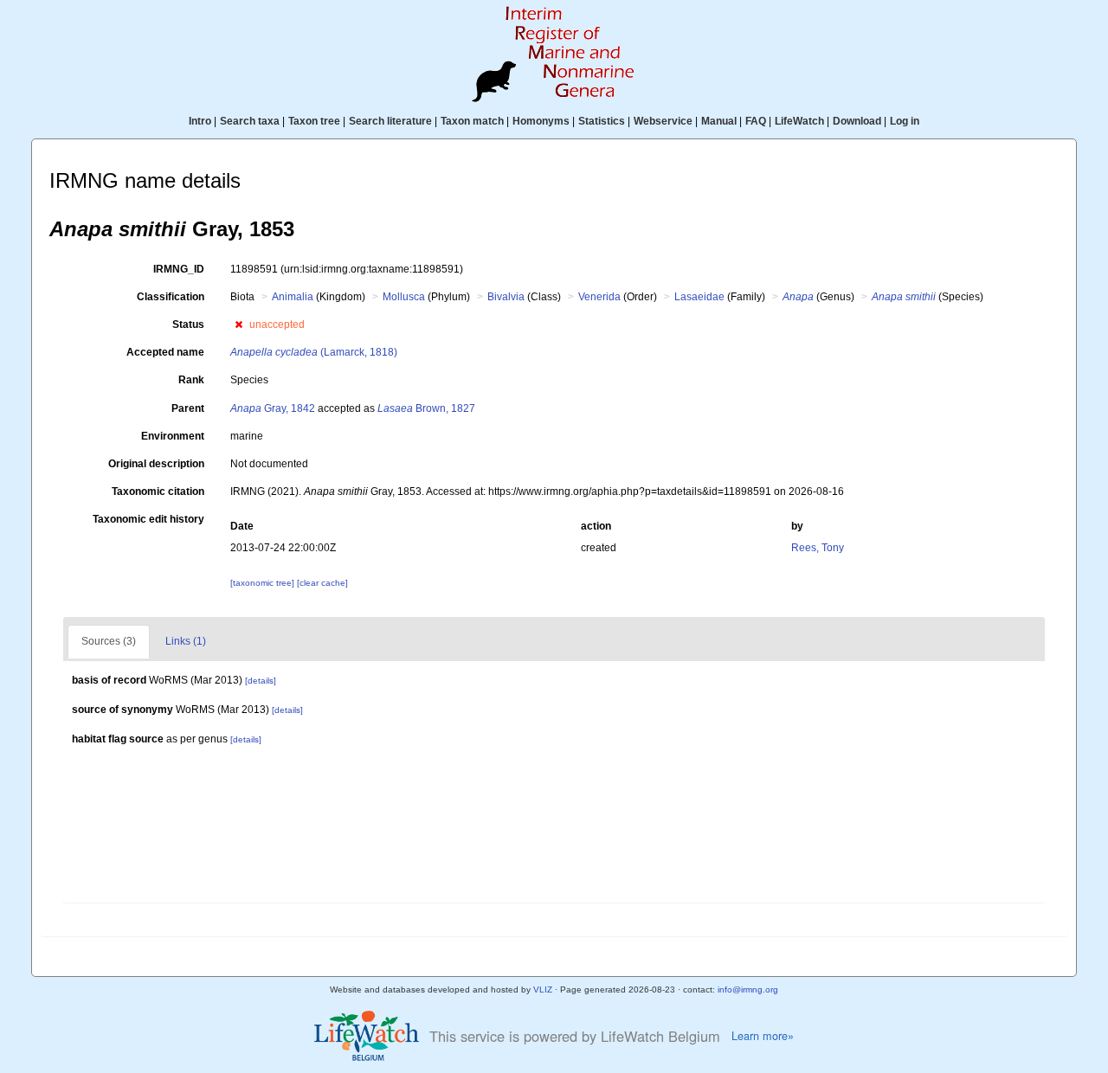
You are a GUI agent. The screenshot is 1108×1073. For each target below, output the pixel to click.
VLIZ (542, 989)
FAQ (755, 121)
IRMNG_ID (178, 269)
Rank (191, 380)
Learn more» (762, 1036)
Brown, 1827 (426, 408)
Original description (156, 464)
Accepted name (165, 352)
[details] (260, 680)
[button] (238, 324)
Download (857, 121)
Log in (904, 121)
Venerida (599, 297)
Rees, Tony (817, 548)
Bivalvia (506, 297)
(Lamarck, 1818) (313, 352)
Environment (172, 436)
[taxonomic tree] (263, 583)
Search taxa (250, 121)
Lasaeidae (699, 297)
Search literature (390, 121)
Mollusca (404, 297)
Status (188, 324)
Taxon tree (314, 121)
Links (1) (185, 641)
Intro (200, 121)
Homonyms (541, 121)
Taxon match (472, 121)
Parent (187, 408)
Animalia (292, 297)
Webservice (663, 121)
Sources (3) (108, 641)
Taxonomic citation (158, 491)
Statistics (601, 121)
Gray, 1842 (272, 408)
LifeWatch (799, 121)
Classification (170, 297)
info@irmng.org (748, 989)
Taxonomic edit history (148, 519)
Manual (719, 121)
